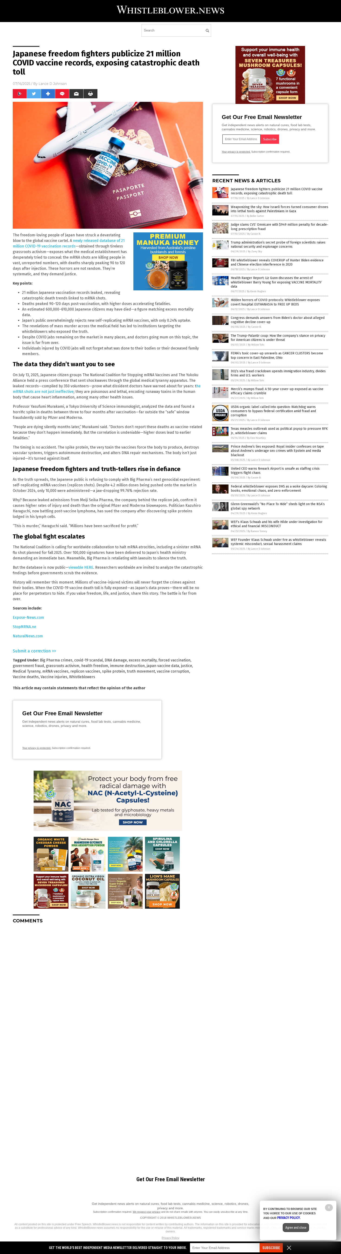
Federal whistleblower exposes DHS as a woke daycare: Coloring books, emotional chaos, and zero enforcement (279, 488)
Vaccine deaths (26, 677)
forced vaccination (174, 660)
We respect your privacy (147, 1211)
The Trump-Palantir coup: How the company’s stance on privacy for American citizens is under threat (278, 338)
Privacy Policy (170, 1238)
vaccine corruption (173, 671)
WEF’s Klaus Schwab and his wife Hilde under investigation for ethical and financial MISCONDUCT (276, 524)
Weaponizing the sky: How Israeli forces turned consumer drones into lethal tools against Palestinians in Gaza (279, 209)
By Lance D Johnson (258, 198)
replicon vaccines (85, 671)
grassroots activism (62, 666)
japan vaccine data (163, 666)
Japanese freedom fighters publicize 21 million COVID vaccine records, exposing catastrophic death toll (276, 191)
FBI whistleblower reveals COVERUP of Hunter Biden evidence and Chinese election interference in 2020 (277, 262)
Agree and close (295, 1227)
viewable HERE (80, 567)
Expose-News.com (28, 617)
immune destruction (127, 666)
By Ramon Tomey (257, 531)
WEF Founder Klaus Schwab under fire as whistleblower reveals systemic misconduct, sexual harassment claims (278, 542)
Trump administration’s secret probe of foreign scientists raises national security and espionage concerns (278, 245)
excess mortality (143, 660)
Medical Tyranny (26, 671)
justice (186, 666)
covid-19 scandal (88, 660)
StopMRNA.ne (24, 627)
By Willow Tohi (256, 344)
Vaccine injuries (54, 677)
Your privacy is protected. (36, 748)
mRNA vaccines (55, 671)
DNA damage (116, 660)
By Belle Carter (255, 216)
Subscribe (271, 1248)
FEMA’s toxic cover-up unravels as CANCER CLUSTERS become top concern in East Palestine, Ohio (277, 355)
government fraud (28, 666)
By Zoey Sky (255, 251)
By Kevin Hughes (256, 291)
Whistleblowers (82, 677)
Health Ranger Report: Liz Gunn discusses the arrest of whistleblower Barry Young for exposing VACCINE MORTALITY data (276, 282)
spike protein (113, 671)
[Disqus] (108, 985)
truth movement (141, 671)
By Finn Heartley (256, 437)
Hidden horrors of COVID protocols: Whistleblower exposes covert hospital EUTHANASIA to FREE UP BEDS (275, 302)
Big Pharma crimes (56, 660)
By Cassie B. (254, 233)
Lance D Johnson (53, 84)
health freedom (94, 666)
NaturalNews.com (28, 636)
